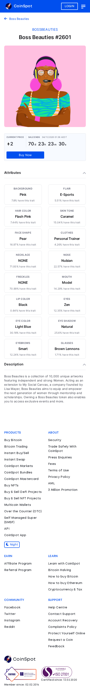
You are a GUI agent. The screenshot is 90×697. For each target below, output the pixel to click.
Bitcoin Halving (59, 570)
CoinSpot (22, 6)
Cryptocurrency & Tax (65, 589)
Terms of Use (58, 470)
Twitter (9, 614)
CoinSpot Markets (18, 466)
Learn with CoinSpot (64, 563)
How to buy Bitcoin (63, 576)
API (6, 529)
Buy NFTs (11, 485)
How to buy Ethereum (65, 583)
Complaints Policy (62, 627)
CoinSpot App (15, 535)
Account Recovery (63, 620)
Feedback (56, 646)
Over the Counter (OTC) (23, 511)
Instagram (12, 620)
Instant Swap (14, 459)
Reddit (9, 627)
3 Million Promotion (63, 490)
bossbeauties (45, 29)
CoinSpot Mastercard (21, 479)
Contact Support (62, 614)
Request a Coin (60, 640)
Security (54, 440)
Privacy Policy (59, 477)
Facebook (12, 607)
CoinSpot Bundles (18, 472)
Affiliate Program (18, 563)
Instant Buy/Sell (16, 453)
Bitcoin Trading (16, 446)
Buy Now (25, 155)
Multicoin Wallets (17, 505)
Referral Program (18, 570)
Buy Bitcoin (13, 440)
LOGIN (70, 6)
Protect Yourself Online (66, 633)
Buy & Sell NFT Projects (22, 498)
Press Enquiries (60, 457)
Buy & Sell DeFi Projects (23, 492)
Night (13, 544)
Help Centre (57, 607)
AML (51, 483)
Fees (52, 464)
